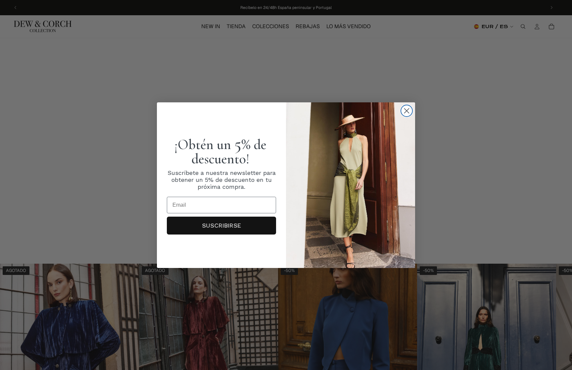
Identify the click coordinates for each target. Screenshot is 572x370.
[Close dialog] (406, 111)
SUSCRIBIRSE (221, 225)
